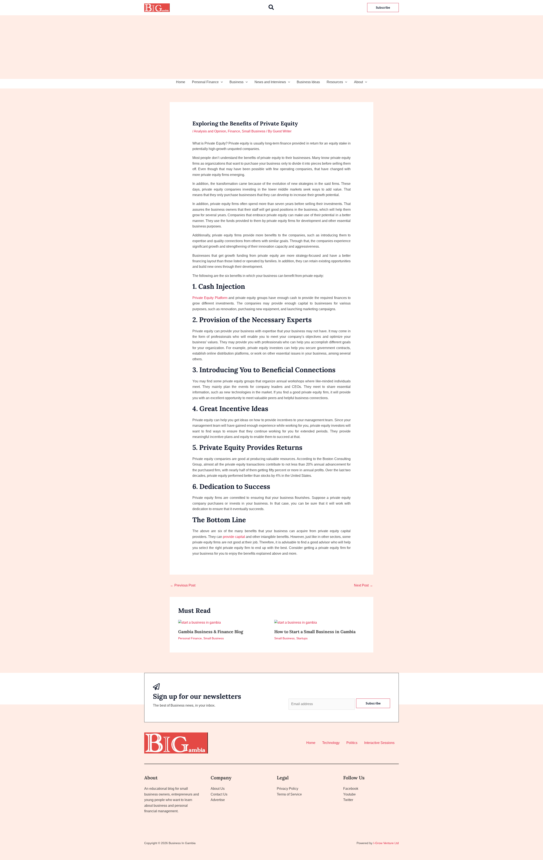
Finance (234, 131)
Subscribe (373, 703)
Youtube (349, 794)
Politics (351, 743)
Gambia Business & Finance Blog (210, 631)
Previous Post (182, 585)
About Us (218, 788)
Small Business (253, 131)
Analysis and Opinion (210, 131)
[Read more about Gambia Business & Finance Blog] (199, 622)
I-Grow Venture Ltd (386, 843)
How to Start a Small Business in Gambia (314, 631)
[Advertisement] (271, 47)
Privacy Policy (287, 788)
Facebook (350, 788)
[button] (271, 8)
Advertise (218, 800)
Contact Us (219, 794)
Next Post (363, 585)
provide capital (234, 537)
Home (180, 82)
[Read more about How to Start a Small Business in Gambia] (295, 622)
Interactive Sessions (379, 743)
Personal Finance (205, 82)
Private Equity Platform (209, 298)
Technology (331, 743)
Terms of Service (289, 794)
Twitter (348, 800)
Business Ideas (308, 82)
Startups (302, 638)
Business (237, 82)
